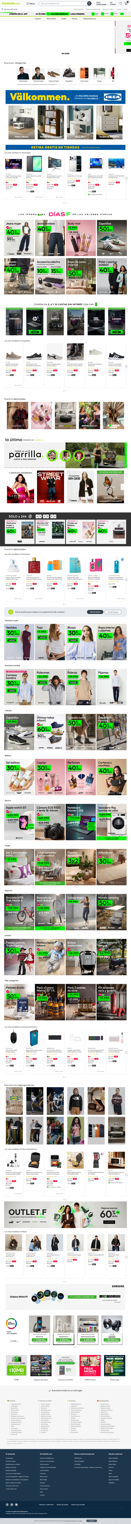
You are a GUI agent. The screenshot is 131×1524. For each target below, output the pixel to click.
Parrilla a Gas (75, 1420)
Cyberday (43, 1473)
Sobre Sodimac (113, 1461)
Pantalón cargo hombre (18, 1418)
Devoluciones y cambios (13, 1464)
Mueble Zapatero (76, 1404)
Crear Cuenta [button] (113, 612)
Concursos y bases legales (13, 1473)
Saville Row (14, 1406)
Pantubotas (44, 1428)
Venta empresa (44, 1464)
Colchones (74, 1406)
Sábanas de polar (46, 1410)
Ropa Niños (14, 1412)
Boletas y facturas (11, 1467)
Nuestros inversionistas (47, 1461)
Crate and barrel (45, 1486)
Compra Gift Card (11, 1489)
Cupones (38, 19)
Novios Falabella (79, 1461)
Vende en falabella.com (47, 1458)
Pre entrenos (74, 1432)
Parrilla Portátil (75, 1424)
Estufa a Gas (44, 1430)
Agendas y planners (106, 1418)
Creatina (73, 1428)
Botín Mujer (44, 1424)
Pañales (73, 1418)
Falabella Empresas (89, 19)
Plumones (44, 1408)
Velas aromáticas (106, 1424)
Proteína (73, 1430)
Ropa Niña (14, 1414)
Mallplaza (111, 1483)
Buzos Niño (14, 1408)
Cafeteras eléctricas (106, 1410)
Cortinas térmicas (46, 1418)
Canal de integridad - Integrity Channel (17, 1476)
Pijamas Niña (15, 1410)
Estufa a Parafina (76, 1426)
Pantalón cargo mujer (17, 1416)
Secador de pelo (105, 1408)
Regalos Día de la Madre (108, 1426)
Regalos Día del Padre (107, 1428)
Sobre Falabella (113, 1458)
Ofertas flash (51, 19)
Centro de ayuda (10, 1461)
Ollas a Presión (75, 1412)
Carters (42, 1495)
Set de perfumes (105, 1416)
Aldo (41, 1492)
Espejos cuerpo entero (107, 1432)
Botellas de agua (105, 1406)
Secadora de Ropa (16, 1422)
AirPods (103, 1422)
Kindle (103, 1420)
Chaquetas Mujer (16, 1404)
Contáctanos (9, 1458)
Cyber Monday (44, 1470)
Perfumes (74, 1414)
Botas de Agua (45, 1426)
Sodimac (111, 1467)
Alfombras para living (77, 1408)
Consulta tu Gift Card (12, 1486)
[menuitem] (107, 9)
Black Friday (43, 1476)
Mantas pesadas (45, 1404)
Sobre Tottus (112, 1464)
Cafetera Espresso (16, 1432)
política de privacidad (70, 1521)
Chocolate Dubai (16, 1430)
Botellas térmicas (46, 1416)
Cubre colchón (45, 1406)
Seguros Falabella (114, 1479)
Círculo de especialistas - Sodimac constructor (88, 1467)
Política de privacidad (78, 1504)
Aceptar (91, 1521)
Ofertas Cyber (105, 1430)
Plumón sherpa (45, 1414)
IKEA (12, 1426)
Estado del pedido (11, 1470)
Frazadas (43, 1432)
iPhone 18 (14, 1434)
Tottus (110, 1470)
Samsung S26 (104, 1414)
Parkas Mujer (45, 1420)
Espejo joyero (105, 1404)
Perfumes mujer (75, 1416)
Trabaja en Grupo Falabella (48, 1467)
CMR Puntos (78, 1458)
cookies (80, 1521)
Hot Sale (42, 1483)
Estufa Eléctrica (15, 1424)
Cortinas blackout (76, 1410)
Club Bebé (77, 1464)
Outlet (64, 19)
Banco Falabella (113, 1476)
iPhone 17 (104, 1412)
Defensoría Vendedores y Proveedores (17, 1479)
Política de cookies (62, 1504)
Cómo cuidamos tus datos (13, 1483)
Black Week (43, 1479)
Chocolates (14, 1428)
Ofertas (74, 19)
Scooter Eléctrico (16, 1420)
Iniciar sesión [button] (95, 612)
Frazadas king (45, 1412)
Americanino (44, 1489)
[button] (65, 3)
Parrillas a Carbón (76, 1422)
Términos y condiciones (46, 1504)
